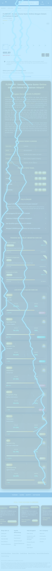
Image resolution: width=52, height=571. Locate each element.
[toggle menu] (3, 3)
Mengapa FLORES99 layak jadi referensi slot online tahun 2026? (23, 228)
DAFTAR (47, 55)
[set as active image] (5, 47)
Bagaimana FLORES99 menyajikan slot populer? (19, 218)
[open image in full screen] (26, 33)
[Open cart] (48, 3)
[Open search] (29, 3)
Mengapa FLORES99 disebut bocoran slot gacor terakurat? (22, 204)
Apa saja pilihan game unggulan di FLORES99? (18, 223)
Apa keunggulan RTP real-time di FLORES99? (18, 213)
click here (24, 568)
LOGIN (43, 55)
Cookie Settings (5, 556)
